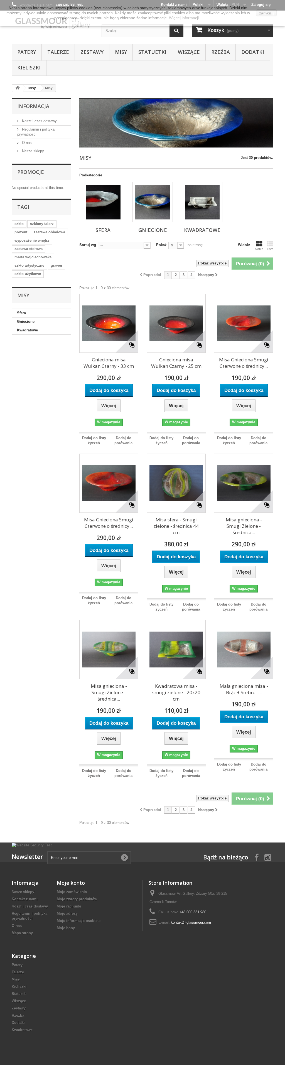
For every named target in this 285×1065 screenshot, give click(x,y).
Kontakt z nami (25, 899)
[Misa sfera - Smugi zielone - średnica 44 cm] (176, 483)
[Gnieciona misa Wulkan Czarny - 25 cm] (176, 323)
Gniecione (26, 321)
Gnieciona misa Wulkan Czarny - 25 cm (176, 362)
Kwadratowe (27, 330)
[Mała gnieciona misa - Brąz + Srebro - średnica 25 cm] (243, 649)
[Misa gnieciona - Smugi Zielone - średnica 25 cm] (109, 649)
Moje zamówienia (72, 892)
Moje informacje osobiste (78, 921)
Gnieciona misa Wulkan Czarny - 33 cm (108, 362)
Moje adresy (67, 913)
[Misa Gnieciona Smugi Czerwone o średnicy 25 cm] (243, 323)
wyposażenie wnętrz (31, 240)
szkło (19, 224)
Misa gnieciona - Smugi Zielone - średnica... (244, 526)
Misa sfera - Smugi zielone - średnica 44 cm (176, 526)
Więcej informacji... (185, 18)
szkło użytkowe (27, 274)
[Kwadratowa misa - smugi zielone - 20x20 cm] (176, 649)
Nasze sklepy (32, 151)
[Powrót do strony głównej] (17, 88)
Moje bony (66, 928)
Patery (26, 52)
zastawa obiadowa (49, 232)
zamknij (266, 13)
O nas (26, 143)
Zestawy (92, 52)
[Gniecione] (152, 202)
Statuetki (152, 52)
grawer (56, 265)
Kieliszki (29, 67)
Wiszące (189, 52)
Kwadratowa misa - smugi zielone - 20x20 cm (176, 692)
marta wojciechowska (32, 257)
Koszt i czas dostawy (39, 121)
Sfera (21, 313)
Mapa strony (22, 933)
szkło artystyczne (29, 265)
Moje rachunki (69, 906)
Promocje (30, 172)
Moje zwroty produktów (77, 899)
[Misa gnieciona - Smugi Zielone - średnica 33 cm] (243, 483)
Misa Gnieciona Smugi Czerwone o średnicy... (243, 362)
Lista (270, 249)
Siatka (259, 249)
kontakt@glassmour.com (191, 922)
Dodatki (252, 52)
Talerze (58, 52)
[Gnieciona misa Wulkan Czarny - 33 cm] (109, 323)
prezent (20, 232)
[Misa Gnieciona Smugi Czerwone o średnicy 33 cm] (109, 483)
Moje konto (71, 882)
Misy (121, 52)
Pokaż (161, 245)
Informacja (33, 106)
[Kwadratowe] (202, 202)
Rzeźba (220, 52)
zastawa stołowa (28, 249)
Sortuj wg (87, 245)
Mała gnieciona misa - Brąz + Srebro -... (244, 689)
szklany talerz (42, 224)
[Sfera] (103, 202)
